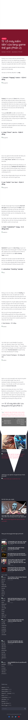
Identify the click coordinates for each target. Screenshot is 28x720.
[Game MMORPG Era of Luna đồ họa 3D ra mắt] (4, 672)
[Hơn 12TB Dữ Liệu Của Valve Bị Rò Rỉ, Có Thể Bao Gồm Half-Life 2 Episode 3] (4, 555)
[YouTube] (19, 716)
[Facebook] (9, 716)
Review (3, 701)
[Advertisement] (14, 15)
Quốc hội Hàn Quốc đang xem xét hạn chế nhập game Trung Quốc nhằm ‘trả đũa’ (17, 600)
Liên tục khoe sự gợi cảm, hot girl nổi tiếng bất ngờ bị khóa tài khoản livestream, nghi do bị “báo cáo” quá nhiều (16, 561)
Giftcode (4, 699)
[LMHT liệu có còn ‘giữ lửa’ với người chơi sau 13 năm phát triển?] (14, 463)
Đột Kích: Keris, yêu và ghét (8, 499)
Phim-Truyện (4, 705)
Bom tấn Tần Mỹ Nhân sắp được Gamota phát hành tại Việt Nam (15, 641)
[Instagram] (12, 716)
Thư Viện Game (5, 703)
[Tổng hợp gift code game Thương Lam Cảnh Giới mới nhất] (4, 549)
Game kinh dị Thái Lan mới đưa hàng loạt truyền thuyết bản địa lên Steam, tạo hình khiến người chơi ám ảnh (17, 569)
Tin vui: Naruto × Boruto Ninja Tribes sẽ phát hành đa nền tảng (17, 577)
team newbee (15, 415)
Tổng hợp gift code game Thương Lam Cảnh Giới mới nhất (16, 548)
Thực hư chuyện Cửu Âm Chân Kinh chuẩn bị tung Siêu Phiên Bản (16, 620)
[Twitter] (15, 716)
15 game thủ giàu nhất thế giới (10, 412)
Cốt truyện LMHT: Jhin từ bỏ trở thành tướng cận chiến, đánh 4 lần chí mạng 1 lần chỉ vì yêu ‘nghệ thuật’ (14, 516)
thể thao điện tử (21, 415)
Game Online (5, 691)
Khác (3, 695)
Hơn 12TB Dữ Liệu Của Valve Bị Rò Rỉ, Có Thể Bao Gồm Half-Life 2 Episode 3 (17, 554)
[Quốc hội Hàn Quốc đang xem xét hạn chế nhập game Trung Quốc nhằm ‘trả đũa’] (4, 608)
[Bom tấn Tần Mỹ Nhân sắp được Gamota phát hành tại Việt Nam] (4, 650)
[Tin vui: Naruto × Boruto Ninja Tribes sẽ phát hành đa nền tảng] (4, 586)
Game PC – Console (6, 693)
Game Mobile (5, 689)
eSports (8, 414)
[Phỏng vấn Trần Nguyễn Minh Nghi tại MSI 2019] (14, 525)
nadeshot (9, 415)
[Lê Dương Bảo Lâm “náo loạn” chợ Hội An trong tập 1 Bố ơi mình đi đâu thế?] (4, 543)
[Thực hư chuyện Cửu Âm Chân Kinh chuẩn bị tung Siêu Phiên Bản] (4, 629)
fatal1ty (11, 414)
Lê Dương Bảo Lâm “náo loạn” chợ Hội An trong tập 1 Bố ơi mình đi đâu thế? (17, 542)
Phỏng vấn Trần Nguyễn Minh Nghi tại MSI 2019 (12, 533)
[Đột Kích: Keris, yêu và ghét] (14, 488)
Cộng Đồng (4, 697)
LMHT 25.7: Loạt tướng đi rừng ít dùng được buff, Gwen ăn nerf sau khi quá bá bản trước (13, 451)
